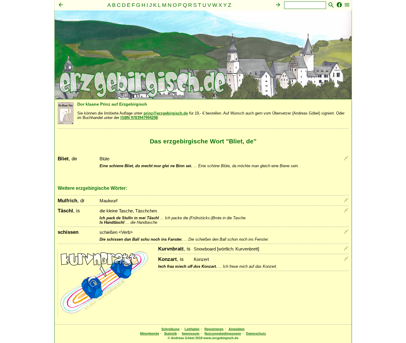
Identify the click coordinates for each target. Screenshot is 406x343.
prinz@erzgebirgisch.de (166, 113)
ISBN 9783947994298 (139, 117)
